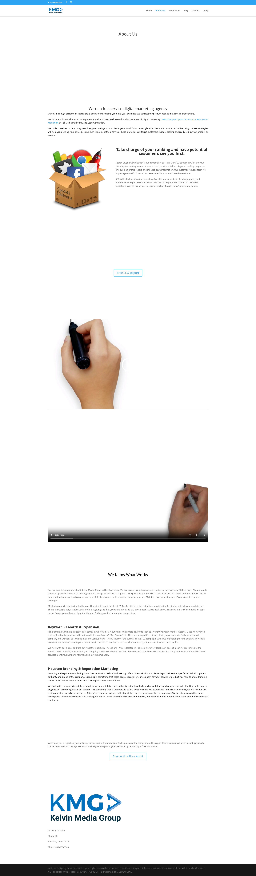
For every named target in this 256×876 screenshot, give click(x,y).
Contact (196, 10)
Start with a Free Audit (128, 756)
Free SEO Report (128, 273)
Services (173, 10)
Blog (206, 10)
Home (149, 10)
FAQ (186, 10)
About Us (160, 10)
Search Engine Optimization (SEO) (178, 119)
